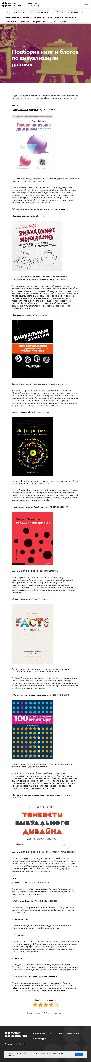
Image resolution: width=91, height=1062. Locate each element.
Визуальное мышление (23, 216)
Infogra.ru (17, 958)
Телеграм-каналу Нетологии (53, 990)
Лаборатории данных (38, 889)
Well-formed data (21, 901)
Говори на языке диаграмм (25, 110)
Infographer (18, 935)
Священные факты (21, 599)
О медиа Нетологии (42, 1033)
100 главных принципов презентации (30, 695)
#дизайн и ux (37, 74)
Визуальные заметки (22, 315)
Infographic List (20, 919)
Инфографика (61, 209)
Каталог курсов (40, 1038)
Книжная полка (19, 74)
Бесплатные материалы (68, 1033)
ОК (79, 1054)
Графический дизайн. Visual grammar (30, 507)
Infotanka (17, 882)
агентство (74, 941)
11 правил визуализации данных (41, 976)
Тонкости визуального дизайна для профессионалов (37, 795)
